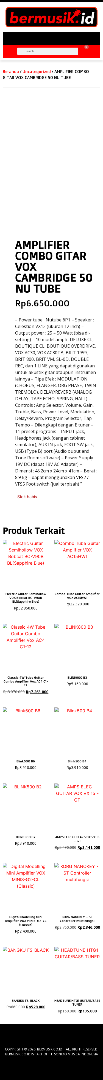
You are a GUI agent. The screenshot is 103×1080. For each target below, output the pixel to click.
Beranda (11, 71)
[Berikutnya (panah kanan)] (93, 540)
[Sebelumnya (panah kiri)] (9, 540)
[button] (51, 36)
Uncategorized (37, 71)
